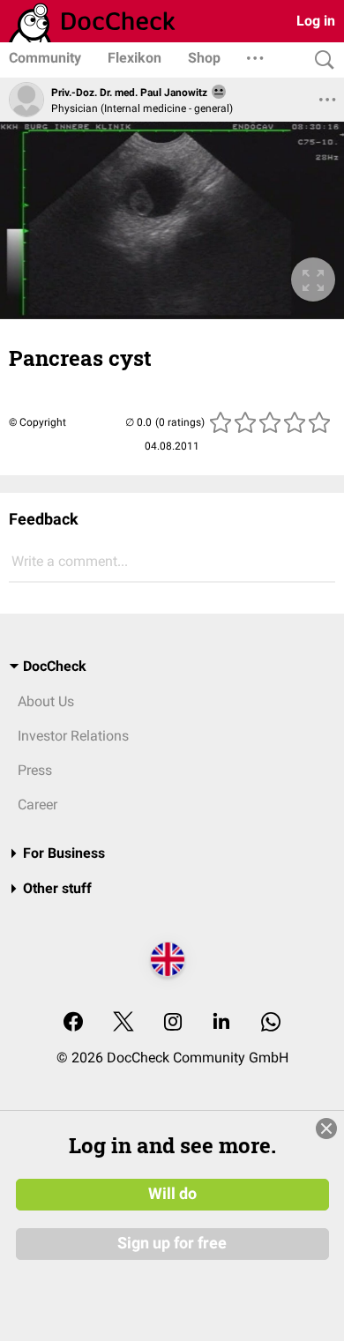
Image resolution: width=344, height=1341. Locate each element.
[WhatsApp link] (270, 1023)
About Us (46, 701)
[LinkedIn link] (221, 1023)
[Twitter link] (123, 1023)
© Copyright (37, 422)
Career (37, 804)
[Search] (320, 60)
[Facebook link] (73, 1023)
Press (35, 770)
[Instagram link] (173, 1023)
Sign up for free (172, 1243)
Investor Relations (73, 735)
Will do (172, 1194)
